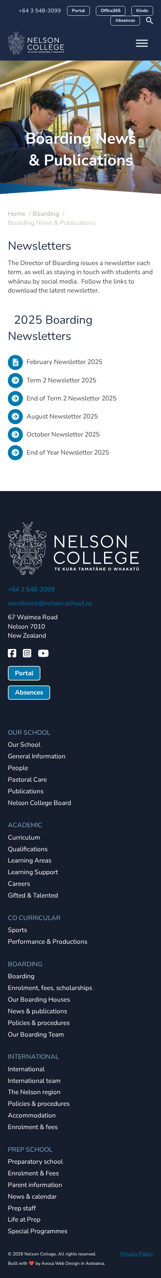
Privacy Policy (136, 1253)
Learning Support (33, 872)
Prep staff (22, 1209)
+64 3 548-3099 (40, 10)
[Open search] (149, 20)
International (26, 1069)
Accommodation (32, 1116)
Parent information (35, 1185)
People (18, 768)
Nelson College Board (39, 803)
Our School (24, 745)
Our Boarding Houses (39, 1000)
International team (34, 1081)
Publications (25, 792)
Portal (78, 11)
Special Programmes (37, 1232)
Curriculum (24, 838)
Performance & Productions (47, 942)
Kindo (142, 11)
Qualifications (28, 850)
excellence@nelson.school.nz (50, 603)
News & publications (37, 1012)
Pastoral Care (27, 780)
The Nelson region (34, 1092)
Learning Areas (29, 861)
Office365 (111, 11)
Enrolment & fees (33, 1127)
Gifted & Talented (33, 896)
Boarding (21, 977)
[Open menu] (142, 43)
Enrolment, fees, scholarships (50, 988)
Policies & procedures (39, 1023)
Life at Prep (24, 1220)
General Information (37, 757)
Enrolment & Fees (33, 1174)
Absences (125, 20)
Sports (17, 930)
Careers (19, 884)
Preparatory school (35, 1162)
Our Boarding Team (36, 1035)
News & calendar (32, 1197)
